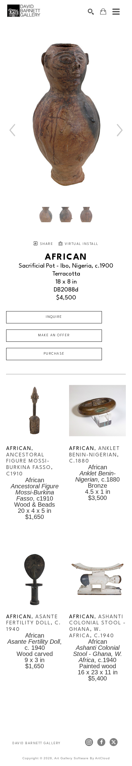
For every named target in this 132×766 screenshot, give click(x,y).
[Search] (91, 12)
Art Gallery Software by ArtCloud (82, 758)
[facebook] (101, 742)
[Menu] (116, 12)
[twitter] (114, 742)
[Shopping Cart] (103, 11)
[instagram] (89, 742)
